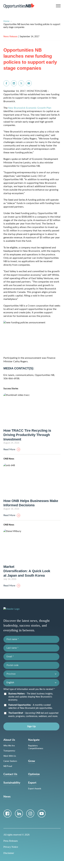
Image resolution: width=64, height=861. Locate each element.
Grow (31, 761)
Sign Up (31, 726)
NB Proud (7, 766)
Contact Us (10, 774)
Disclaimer (8, 853)
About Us (9, 740)
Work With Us (9, 756)
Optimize (34, 774)
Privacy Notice (10, 847)
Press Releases (10, 841)
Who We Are (9, 746)
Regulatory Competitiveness (35, 747)
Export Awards (34, 789)
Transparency (9, 751)
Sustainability (11, 782)
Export (32, 782)
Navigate (34, 740)
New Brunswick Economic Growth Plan (29, 108)
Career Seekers (10, 761)
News (7, 796)
